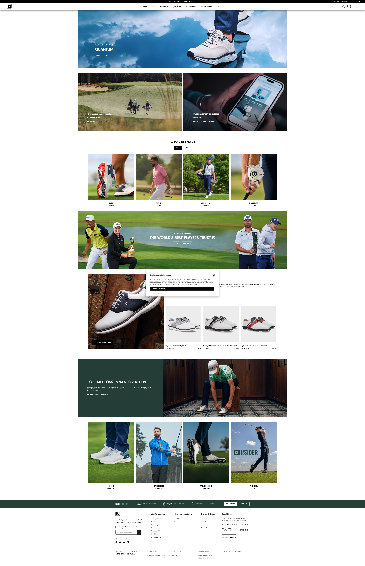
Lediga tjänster (156, 537)
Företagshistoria (156, 519)
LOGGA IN (104, 394)
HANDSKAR (187, 243)
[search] (343, 6)
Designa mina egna (103, 342)
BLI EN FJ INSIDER (93, 394)
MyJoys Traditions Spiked (176, 346)
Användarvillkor (156, 531)
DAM (107, 55)
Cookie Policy (192, 284)
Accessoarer (191, 6)
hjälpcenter (234, 518)
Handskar (164, 6)
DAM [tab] (187, 148)
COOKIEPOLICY (176, 552)
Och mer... (213, 504)
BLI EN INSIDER (230, 504)
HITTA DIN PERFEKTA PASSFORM (203, 121)
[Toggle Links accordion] (158, 514)
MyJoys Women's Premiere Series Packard (220, 346)
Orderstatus (205, 519)
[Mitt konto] (347, 6)
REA (218, 6)
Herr (145, 6)
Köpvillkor (154, 534)
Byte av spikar (156, 525)
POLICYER (174, 555)
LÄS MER (111, 205)
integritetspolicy (128, 528)
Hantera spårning (157, 293)
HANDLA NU (91, 121)
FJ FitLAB (177, 519)
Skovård (153, 522)
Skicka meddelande (229, 534)
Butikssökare (155, 528)
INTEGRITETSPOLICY (151, 552)
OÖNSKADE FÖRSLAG (204, 552)
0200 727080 (226, 528)
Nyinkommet (206, 6)
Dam (154, 6)
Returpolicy (205, 528)
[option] (182, 327)
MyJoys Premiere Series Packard (254, 346)
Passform (177, 522)
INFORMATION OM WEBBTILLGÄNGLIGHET (158, 555)
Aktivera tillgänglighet (340, 1)
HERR (98, 55)
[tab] (351, 6)
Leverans (204, 525)
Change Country (231, 537)
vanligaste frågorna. (239, 520)
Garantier (204, 522)
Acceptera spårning (160, 289)
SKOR (176, 243)
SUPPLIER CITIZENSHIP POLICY (232, 552)
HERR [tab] (177, 148)
